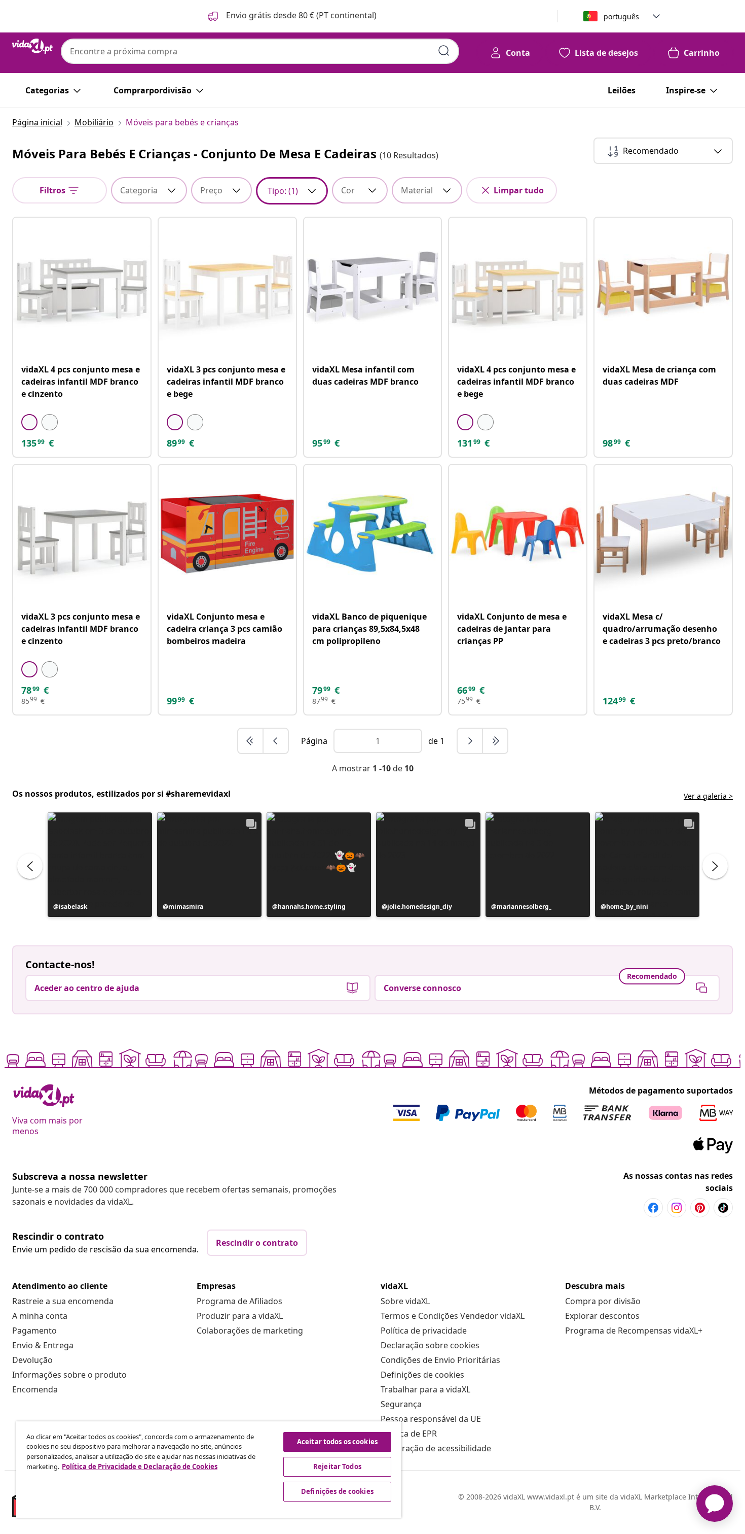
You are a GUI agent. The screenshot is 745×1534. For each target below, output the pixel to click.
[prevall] (251, 741)
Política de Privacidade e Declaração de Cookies (139, 1466)
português (621, 16)
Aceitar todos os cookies (337, 1441)
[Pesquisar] (444, 51)
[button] (291, 16)
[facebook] (653, 1208)
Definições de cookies (422, 1374)
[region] (208, 1469)
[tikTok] (723, 1208)
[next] (470, 741)
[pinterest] (700, 1208)
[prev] (276, 741)
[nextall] (495, 741)
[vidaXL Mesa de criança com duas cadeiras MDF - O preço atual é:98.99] (663, 286)
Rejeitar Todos (337, 1466)
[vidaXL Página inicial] (32, 46)
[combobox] (260, 51)
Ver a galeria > (708, 796)
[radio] (29, 422)
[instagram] (677, 1208)
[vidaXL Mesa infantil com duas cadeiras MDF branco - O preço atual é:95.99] (372, 286)
